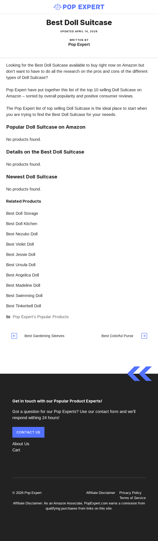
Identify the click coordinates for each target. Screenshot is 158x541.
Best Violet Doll (20, 244)
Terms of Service (133, 498)
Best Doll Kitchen (21, 223)
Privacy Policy (130, 493)
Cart (16, 450)
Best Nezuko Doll (21, 234)
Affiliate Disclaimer (100, 493)
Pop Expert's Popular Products (41, 316)
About (17, 444)
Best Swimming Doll (24, 295)
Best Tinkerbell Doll (23, 306)
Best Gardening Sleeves (44, 336)
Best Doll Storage (22, 213)
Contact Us (28, 432)
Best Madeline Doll (23, 285)
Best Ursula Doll (20, 264)
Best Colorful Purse (117, 336)
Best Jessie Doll (20, 254)
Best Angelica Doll (22, 275)
